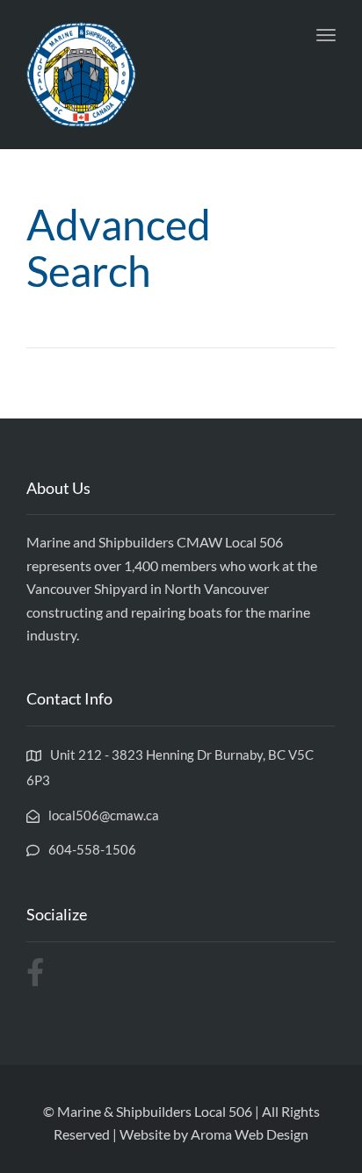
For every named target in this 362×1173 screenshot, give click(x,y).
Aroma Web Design (249, 1134)
